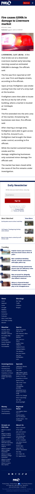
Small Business (5, 413)
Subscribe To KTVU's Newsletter (21, 448)
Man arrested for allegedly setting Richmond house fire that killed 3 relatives (21, 276)
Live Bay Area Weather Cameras (6, 332)
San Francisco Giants (20, 340)
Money (4, 406)
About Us (20, 425)
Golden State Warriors (20, 336)
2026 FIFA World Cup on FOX (21, 330)
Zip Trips (18, 301)
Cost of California (6, 371)
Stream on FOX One (5, 426)
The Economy (5, 411)
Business (4, 312)
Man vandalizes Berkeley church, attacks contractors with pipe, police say (21, 260)
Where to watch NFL (6, 430)
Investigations (7, 364)
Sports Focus (20, 380)
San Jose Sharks (20, 353)
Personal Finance (6, 409)
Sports (18, 327)
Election (3, 322)
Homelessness (5, 368)
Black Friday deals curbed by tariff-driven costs (11, 238)
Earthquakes (5, 340)
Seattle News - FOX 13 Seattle (21, 419)
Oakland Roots (20, 347)
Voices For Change (21, 395)
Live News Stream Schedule (21, 443)
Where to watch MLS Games (6, 464)
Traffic (18, 303)
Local (3, 301)
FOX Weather (5, 346)
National (3, 303)
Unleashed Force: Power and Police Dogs (6, 376)
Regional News (19, 407)
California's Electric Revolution (21, 367)
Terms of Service (18, 211)
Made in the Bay (21, 376)
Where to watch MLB (6, 438)
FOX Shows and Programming (20, 437)
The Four (18, 370)
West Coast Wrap (6, 318)
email (9, 474)
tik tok (22, 474)
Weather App (5, 344)
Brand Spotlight (20, 402)
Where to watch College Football (6, 434)
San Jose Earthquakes (19, 356)
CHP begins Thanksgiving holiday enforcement (11, 230)
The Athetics (19, 351)
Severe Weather (6, 342)
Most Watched (7, 218)
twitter (26, 474)
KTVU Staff (19, 430)
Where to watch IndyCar (6, 445)
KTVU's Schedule (21, 440)
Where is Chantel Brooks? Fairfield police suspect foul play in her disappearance (20, 284)
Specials (19, 364)
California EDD (5, 366)
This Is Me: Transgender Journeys (19, 386)
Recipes (18, 307)
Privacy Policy (19, 209)
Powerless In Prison (7, 373)
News (9, 27)
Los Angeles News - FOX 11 (22, 412)
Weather (4, 327)
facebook (15, 474)
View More (29, 218)
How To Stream (20, 427)
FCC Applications (21, 456)
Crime (3, 305)
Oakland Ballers (20, 349)
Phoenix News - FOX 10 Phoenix (20, 415)
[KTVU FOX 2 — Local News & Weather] (6, 3)
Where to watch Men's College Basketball (6, 450)
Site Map (18, 452)
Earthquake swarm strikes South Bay (11, 221)
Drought (3, 307)
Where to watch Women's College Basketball (6, 455)
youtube (12, 474)
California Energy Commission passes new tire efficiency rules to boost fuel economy (22, 268)
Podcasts (4, 316)
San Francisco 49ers (22, 333)
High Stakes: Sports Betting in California (21, 373)
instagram (19, 474)
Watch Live (26, 3)
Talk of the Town (21, 382)
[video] (29, 223)
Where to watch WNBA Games (6, 460)
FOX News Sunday (6, 320)
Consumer (4, 314)
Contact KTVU (20, 434)
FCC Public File (20, 454)
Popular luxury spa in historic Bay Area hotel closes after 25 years (21, 252)
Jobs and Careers (21, 432)
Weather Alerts (5, 330)
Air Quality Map (5, 336)
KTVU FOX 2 (4, 27)
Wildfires (3, 310)
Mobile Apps (19, 446)
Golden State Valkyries (20, 344)
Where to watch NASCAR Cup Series (7, 441)
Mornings (20, 298)
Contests (18, 305)
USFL (17, 359)
